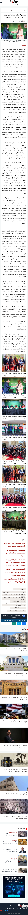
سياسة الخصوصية (14, 913)
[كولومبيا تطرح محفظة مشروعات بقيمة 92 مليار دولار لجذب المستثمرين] (14, 735)
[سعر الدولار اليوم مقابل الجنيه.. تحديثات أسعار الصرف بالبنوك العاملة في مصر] (14, 806)
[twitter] (19, 623)
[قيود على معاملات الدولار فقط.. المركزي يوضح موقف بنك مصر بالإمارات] (14, 687)
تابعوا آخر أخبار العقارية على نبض (12, 620)
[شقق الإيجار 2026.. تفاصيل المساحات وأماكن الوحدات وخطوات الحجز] (14, 639)
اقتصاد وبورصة (12, 908)
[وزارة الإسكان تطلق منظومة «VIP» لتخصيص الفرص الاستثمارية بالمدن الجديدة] (14, 663)
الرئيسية (24, 10)
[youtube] (1, 910)
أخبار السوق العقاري (15, 10)
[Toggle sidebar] (25, 3)
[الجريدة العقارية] (23, 905)
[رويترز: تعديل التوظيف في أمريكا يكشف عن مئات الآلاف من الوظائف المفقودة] (14, 711)
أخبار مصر (6, 908)
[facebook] (24, 623)
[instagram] (3, 910)
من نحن (19, 913)
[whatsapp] (14, 623)
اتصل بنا (9, 913)
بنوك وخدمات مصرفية (22, 908)
